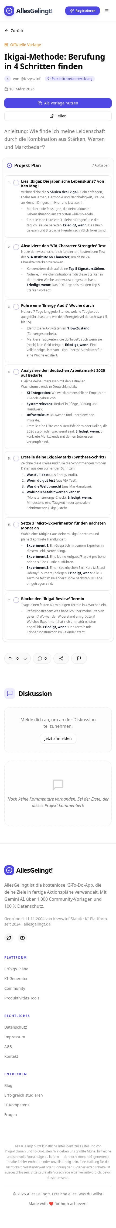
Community (14, 988)
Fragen (10, 1114)
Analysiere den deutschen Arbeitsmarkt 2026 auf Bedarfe (63, 372)
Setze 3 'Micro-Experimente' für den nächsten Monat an (63, 525)
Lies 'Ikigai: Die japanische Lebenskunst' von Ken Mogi (62, 183)
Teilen (61, 115)
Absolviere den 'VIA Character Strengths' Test (63, 245)
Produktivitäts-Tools (21, 998)
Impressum (14, 1036)
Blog (8, 1085)
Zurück (17, 30)
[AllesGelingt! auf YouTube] (22, 938)
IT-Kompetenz (16, 1104)
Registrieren (85, 10)
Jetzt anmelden (58, 738)
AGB (8, 1046)
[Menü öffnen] (107, 11)
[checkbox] (16, 182)
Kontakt (11, 1056)
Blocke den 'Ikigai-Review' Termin (52, 598)
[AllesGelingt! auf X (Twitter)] (8, 938)
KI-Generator (16, 978)
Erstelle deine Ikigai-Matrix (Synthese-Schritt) (63, 457)
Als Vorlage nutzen (61, 103)
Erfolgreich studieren (23, 1095)
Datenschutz (15, 1027)
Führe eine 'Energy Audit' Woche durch (57, 305)
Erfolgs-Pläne (16, 968)
